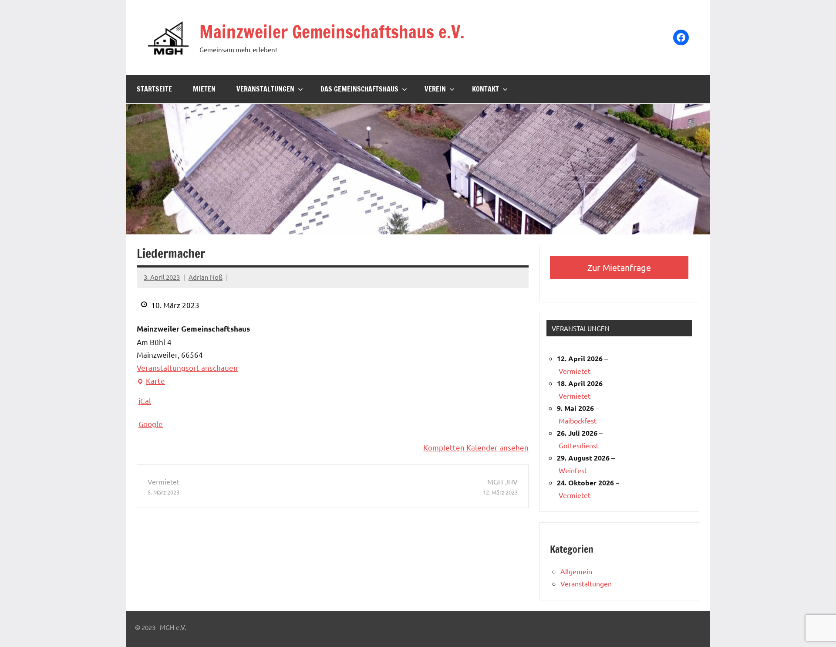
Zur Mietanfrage (619, 267)
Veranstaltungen (265, 89)
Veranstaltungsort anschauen (187, 367)
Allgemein (576, 571)
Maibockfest (578, 420)
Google (150, 423)
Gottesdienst (579, 445)
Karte (151, 381)
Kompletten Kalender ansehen (476, 447)
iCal (144, 400)
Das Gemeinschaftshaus (359, 89)
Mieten (204, 89)
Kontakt (485, 89)
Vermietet (163, 486)
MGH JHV (500, 486)
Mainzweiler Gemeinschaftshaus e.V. (332, 31)
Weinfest (573, 470)
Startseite (154, 89)
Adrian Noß (205, 277)
